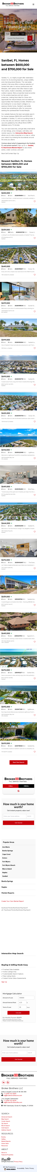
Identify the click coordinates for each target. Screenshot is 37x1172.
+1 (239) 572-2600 (10, 1094)
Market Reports (8, 893)
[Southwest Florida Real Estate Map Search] (1, 958)
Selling (3, 1139)
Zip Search (4, 1123)
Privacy (31, 1168)
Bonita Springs (7, 881)
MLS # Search (5, 1125)
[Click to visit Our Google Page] (18, 791)
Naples (4, 887)
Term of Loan (7, 1007)
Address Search (6, 1130)
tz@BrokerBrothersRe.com (13, 1102)
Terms (27, 1168)
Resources (4, 1145)
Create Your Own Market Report (12, 901)
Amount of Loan (8, 998)
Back (3, 153)
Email (26, 786)
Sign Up (16, 153)
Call (6, 153)
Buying (3, 1137)
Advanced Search (6, 1117)
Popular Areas (8, 842)
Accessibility (20, 1168)
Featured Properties (7, 1155)
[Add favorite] (34, 201)
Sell (23, 34)
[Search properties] (29, 38)
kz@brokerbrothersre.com (13, 1095)
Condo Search (5, 1121)
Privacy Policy (18, 1161)
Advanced (15, 34)
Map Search (5, 1119)
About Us (4, 1152)
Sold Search (5, 1128)
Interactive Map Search (24, 133)
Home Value (5, 1143)
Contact (10, 153)
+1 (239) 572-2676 (10, 1100)
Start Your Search (18, 762)
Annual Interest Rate (9, 1002)
